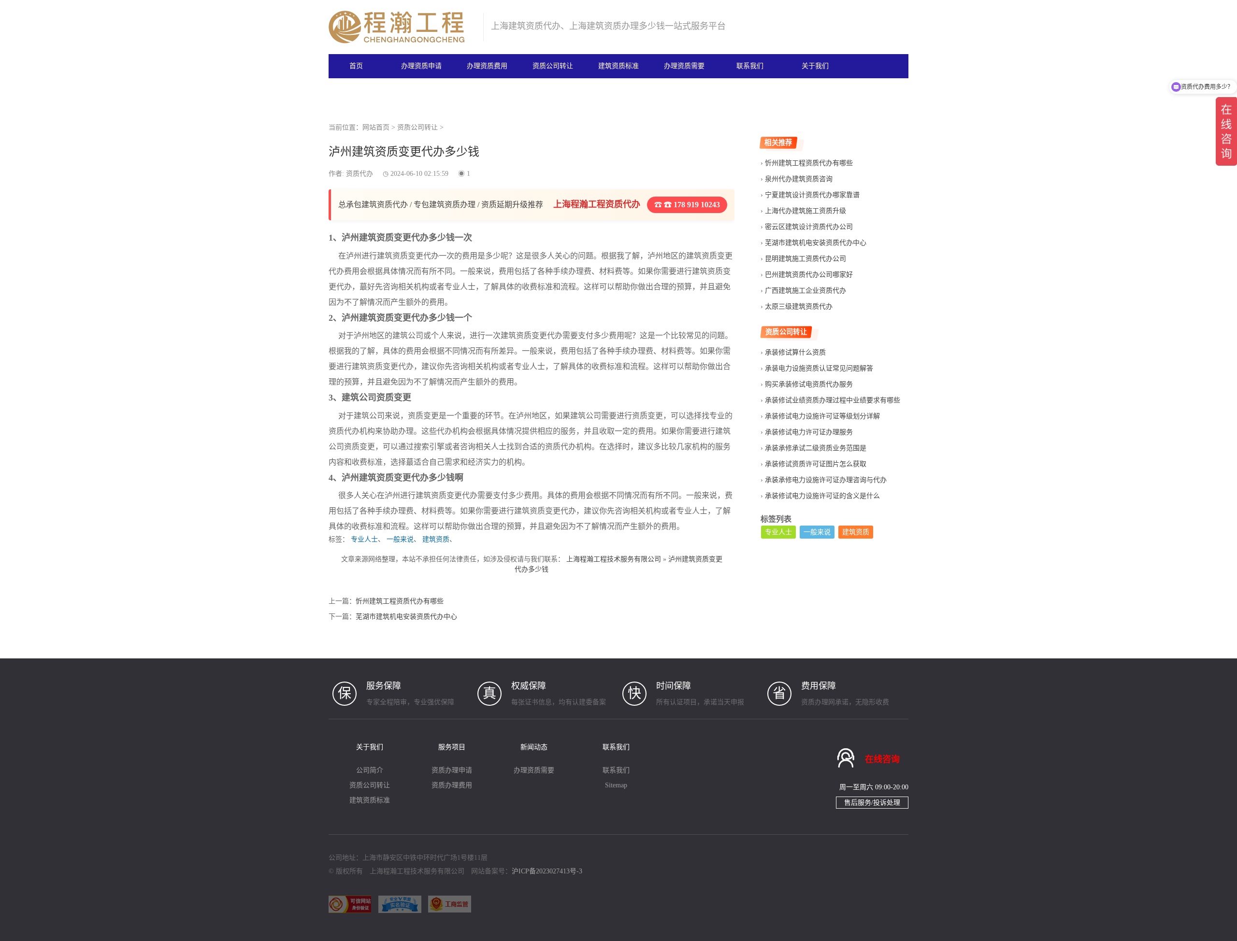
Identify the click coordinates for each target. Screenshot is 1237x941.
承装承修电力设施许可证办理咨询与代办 (826, 480)
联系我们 (749, 66)
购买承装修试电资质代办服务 (809, 384)
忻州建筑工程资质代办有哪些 (400, 601)
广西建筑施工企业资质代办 (805, 290)
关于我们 (815, 66)
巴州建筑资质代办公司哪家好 (809, 274)
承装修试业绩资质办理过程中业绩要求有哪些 (832, 400)
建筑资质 (435, 539)
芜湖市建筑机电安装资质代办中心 (406, 616)
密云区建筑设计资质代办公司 (809, 226)
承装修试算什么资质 (795, 352)
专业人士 (364, 539)
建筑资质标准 (618, 66)
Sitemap (616, 785)
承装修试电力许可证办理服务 (809, 432)
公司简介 (369, 770)
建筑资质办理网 (402, 27)
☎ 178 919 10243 (691, 204)
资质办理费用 (452, 785)
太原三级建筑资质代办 (799, 306)
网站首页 (375, 127)
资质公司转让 (552, 66)
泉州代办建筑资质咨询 (799, 179)
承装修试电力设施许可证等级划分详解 (822, 416)
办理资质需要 (684, 66)
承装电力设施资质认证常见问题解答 (819, 368)
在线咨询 (882, 759)
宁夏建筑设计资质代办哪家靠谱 (812, 195)
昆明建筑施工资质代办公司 (805, 258)
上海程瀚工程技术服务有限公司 (613, 559)
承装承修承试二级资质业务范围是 (815, 448)
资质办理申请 (452, 770)
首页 (356, 66)
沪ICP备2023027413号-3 (547, 871)
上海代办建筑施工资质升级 (805, 210)
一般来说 (400, 539)
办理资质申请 (421, 66)
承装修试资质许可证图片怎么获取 (815, 464)
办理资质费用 (487, 66)
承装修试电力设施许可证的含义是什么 (822, 495)
